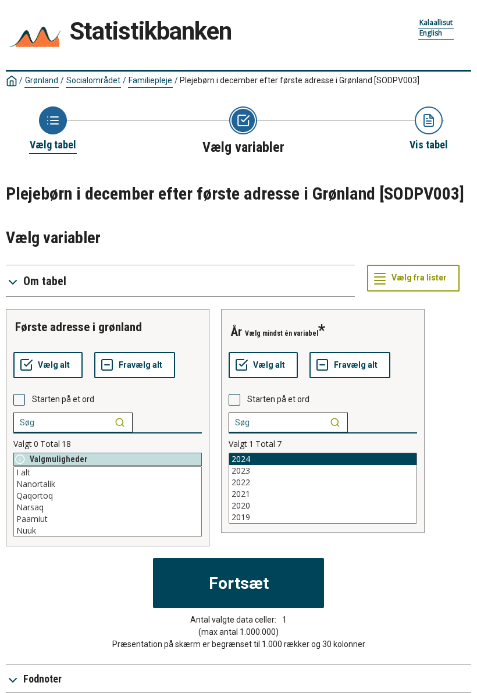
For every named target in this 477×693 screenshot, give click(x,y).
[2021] (323, 494)
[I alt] (107, 472)
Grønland (41, 80)
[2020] (323, 505)
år (236, 332)
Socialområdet (93, 80)
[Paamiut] (107, 519)
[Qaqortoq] (107, 496)
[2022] (323, 482)
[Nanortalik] (107, 484)
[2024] (323, 459)
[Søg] (120, 422)
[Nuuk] (107, 530)
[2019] (323, 517)
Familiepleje (150, 80)
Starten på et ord (63, 399)
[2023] (323, 471)
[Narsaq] (107, 507)
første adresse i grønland (78, 327)
